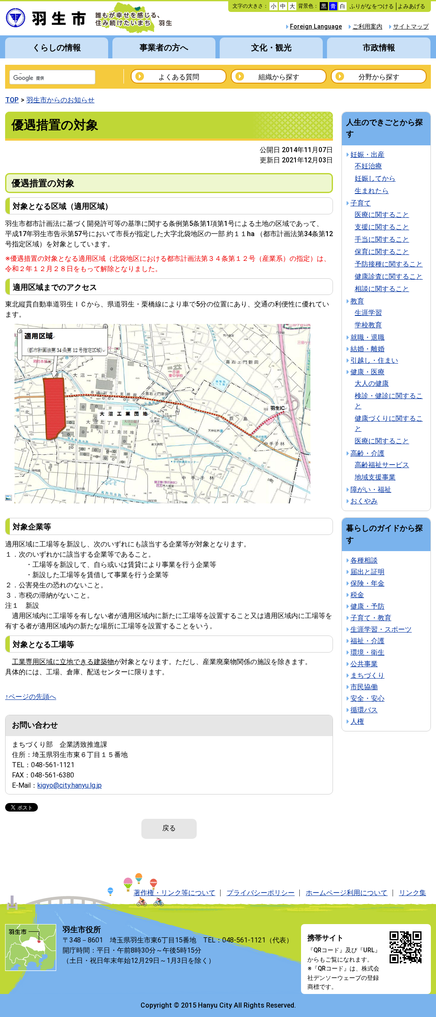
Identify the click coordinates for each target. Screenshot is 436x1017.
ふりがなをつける (372, 6)
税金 (357, 595)
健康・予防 (367, 606)
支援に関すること (382, 227)
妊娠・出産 (367, 154)
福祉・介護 (367, 641)
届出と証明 (367, 572)
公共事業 (364, 664)
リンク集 (412, 893)
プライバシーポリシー (261, 893)
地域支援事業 (375, 477)
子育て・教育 (370, 618)
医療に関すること (382, 215)
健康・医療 (367, 372)
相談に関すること (382, 289)
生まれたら (372, 191)
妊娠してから (375, 178)
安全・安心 (367, 698)
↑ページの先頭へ (30, 697)
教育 (357, 301)
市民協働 (364, 687)
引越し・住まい (374, 360)
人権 (357, 721)
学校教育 (368, 325)
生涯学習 (368, 313)
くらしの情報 (56, 47)
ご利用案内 (367, 26)
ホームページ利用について (346, 893)
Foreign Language (316, 26)
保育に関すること (382, 252)
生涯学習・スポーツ (381, 629)
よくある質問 (178, 77)
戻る (169, 828)
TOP (12, 100)
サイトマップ (411, 26)
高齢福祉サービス (382, 465)
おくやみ (364, 501)
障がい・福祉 (370, 489)
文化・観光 (271, 47)
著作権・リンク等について (174, 893)
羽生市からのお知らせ (60, 100)
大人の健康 (372, 383)
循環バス (364, 710)
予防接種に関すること (389, 264)
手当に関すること (382, 239)
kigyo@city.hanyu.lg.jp (69, 785)
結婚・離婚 (367, 349)
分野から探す (379, 77)
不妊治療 (368, 166)
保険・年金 (367, 583)
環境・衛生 (367, 652)
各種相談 (364, 560)
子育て (360, 203)
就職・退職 (367, 337)
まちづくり (367, 675)
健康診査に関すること (389, 276)
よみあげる (411, 6)
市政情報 (379, 47)
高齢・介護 (367, 453)
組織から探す (278, 77)
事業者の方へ (164, 47)
